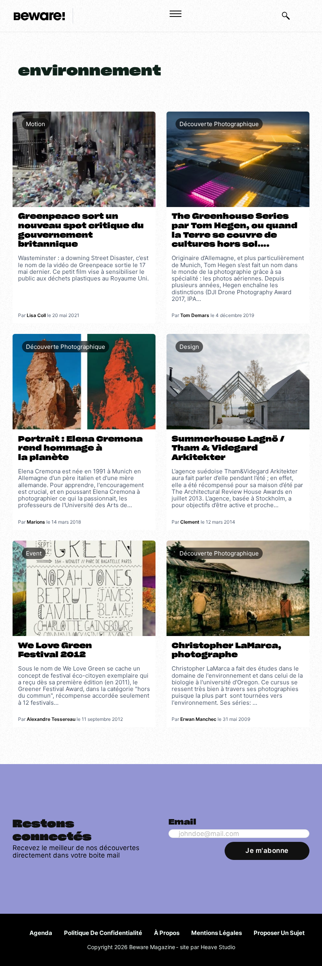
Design (189, 346)
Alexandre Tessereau (51, 719)
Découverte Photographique (219, 124)
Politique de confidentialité (103, 932)
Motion (35, 124)
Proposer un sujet (279, 932)
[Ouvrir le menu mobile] (175, 14)
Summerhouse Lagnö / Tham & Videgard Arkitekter (228, 448)
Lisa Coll (36, 315)
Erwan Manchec (198, 719)
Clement (189, 522)
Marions (36, 522)
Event (34, 553)
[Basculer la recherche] (286, 16)
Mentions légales (216, 932)
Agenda (40, 932)
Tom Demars (194, 315)
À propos (166, 932)
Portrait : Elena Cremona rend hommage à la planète (80, 448)
